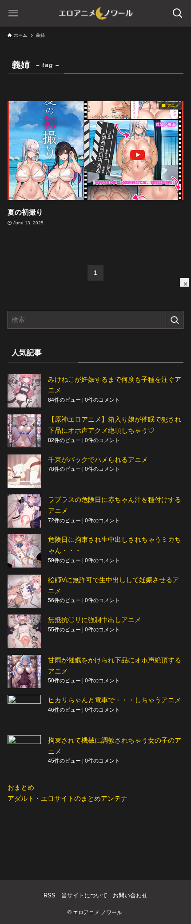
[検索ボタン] (177, 13)
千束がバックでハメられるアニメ (98, 459)
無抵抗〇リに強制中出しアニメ (94, 619)
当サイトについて (84, 895)
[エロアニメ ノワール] (95, 13)
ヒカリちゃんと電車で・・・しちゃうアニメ (114, 700)
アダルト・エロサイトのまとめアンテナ (67, 798)
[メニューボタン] (13, 13)
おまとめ (21, 787)
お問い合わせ (130, 895)
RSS (50, 895)
